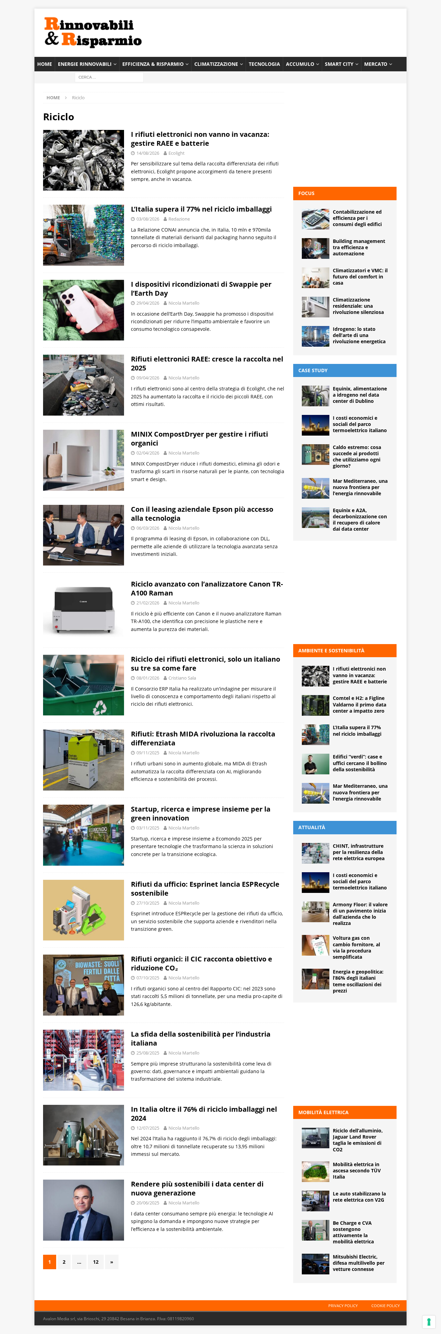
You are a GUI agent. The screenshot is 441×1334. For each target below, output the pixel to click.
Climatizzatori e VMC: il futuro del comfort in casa (360, 276)
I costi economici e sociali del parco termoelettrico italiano (360, 424)
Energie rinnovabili (85, 64)
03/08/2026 (147, 219)
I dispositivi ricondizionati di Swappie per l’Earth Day (201, 288)
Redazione (179, 219)
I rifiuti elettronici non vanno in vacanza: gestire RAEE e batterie (200, 139)
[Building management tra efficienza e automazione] (315, 248)
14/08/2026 (147, 153)
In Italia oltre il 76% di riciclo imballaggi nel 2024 (204, 1113)
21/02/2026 (147, 603)
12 (96, 1262)
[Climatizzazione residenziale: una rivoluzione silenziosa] (315, 307)
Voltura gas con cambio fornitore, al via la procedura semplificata (356, 947)
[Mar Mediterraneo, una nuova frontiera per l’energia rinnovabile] (315, 488)
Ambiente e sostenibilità (331, 650)
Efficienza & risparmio (153, 64)
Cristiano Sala (182, 678)
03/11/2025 (147, 828)
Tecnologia (264, 64)
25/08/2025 (147, 1053)
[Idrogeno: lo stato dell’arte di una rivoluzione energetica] (315, 336)
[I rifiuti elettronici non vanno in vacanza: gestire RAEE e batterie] (315, 676)
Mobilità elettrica (323, 1112)
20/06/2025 (147, 1203)
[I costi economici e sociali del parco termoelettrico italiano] (315, 425)
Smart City (339, 64)
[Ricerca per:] (109, 77)
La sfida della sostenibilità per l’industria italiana (200, 1038)
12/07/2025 (147, 1128)
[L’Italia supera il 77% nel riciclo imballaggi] (315, 734)
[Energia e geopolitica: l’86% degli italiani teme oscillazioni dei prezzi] (315, 979)
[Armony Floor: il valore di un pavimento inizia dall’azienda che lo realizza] (315, 912)
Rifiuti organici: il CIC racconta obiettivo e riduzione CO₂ (201, 963)
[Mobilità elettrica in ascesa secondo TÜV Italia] (315, 1171)
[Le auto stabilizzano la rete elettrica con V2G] (315, 1201)
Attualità (311, 827)
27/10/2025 (147, 903)
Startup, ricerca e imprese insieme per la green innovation (200, 813)
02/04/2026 (147, 453)
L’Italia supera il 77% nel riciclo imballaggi (201, 209)
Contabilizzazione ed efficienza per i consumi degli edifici (357, 217)
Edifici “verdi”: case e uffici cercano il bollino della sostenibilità (360, 762)
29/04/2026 (147, 303)
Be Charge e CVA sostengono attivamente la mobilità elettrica (353, 1232)
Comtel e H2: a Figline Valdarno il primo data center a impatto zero (359, 704)
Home (44, 64)
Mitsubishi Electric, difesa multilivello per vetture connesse (358, 1262)
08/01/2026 (147, 678)
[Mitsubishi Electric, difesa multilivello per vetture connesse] (315, 1264)
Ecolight (176, 153)
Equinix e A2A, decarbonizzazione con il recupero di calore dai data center (360, 519)
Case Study (313, 370)
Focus (306, 193)
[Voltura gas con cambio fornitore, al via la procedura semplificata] (315, 945)
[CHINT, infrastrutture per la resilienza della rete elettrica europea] (315, 853)
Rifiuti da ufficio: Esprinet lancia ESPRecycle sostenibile (205, 888)
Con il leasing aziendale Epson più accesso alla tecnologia (202, 514)
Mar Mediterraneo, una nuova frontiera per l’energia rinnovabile (360, 487)
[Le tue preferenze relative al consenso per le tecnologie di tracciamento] (428, 1321)
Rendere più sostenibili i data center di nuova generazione (197, 1188)
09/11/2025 (147, 753)
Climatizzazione (216, 64)
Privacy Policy (343, 1305)
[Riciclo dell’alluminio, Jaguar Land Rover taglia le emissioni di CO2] (315, 1138)
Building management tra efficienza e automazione (359, 247)
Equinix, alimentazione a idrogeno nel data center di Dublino (360, 394)
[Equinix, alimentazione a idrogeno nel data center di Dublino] (315, 396)
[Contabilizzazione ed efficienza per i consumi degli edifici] (315, 219)
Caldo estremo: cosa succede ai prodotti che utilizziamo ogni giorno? (357, 456)
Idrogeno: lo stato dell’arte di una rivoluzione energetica (359, 335)
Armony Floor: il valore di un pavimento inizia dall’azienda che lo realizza (360, 914)
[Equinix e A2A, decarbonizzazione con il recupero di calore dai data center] (315, 517)
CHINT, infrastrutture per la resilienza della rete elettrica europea (358, 852)
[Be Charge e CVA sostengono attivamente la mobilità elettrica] (315, 1230)
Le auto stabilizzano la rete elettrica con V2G (359, 1196)
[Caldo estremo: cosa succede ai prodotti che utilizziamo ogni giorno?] (315, 454)
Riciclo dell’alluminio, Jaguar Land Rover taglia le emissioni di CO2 (358, 1140)
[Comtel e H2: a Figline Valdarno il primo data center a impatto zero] (315, 705)
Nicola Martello (183, 303)
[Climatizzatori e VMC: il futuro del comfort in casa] (315, 277)
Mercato (375, 64)
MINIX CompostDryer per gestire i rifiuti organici (199, 438)
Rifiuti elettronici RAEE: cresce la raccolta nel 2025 (207, 363)
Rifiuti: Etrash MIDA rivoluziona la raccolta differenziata (203, 738)
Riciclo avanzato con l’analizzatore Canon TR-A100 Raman (207, 588)
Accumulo (300, 64)
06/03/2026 (147, 528)
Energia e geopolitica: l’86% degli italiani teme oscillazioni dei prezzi (358, 981)
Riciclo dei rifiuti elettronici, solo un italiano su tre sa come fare (205, 663)
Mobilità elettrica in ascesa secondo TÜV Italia (357, 1170)
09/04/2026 (147, 378)
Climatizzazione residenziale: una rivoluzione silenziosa (358, 305)
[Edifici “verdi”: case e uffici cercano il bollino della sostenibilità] (315, 764)
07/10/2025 (147, 978)
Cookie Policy (385, 1305)
